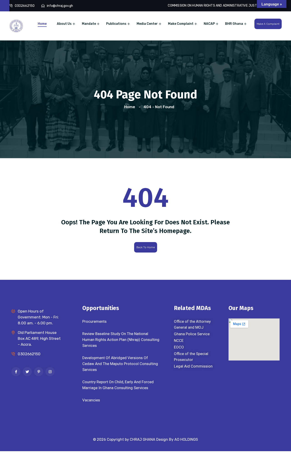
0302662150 (25, 6)
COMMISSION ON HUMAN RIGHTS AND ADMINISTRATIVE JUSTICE (214, 6)
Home (42, 24)
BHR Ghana (234, 24)
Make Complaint (180, 24)
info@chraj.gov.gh (60, 6)
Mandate (89, 24)
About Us (64, 24)
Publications (116, 24)
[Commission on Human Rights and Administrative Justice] (16, 25)
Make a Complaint (268, 23)
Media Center (147, 24)
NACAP (209, 24)
